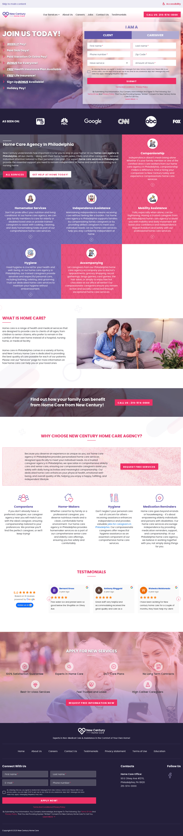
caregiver (155, 35)
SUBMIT (132, 81)
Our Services (50, 15)
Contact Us (70, 751)
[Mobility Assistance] (152, 237)
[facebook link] (170, 776)
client (108, 35)
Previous (49, 599)
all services (15, 175)
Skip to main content (14, 4)
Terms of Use (140, 751)
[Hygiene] (30, 295)
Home (21, 751)
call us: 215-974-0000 (162, 15)
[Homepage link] (91, 731)
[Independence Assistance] (91, 240)
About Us (67, 15)
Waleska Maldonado (117, 589)
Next (178, 599)
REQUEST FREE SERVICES (139, 467)
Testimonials (119, 15)
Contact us (102, 15)
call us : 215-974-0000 (134, 403)
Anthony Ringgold (70, 589)
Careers (80, 15)
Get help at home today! (50, 175)
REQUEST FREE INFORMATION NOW (91, 703)
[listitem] (71, 599)
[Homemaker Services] (30, 237)
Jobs (90, 15)
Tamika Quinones (160, 589)
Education (159, 751)
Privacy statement (115, 751)
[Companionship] (152, 185)
